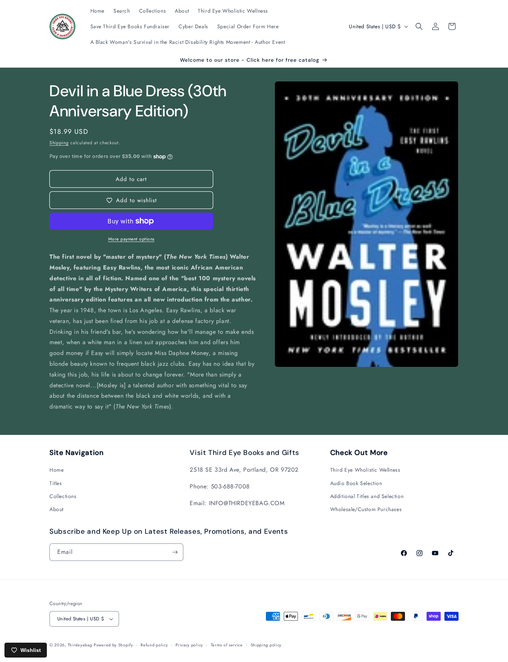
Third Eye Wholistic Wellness (365, 470)
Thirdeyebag (80, 645)
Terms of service (227, 645)
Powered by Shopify (113, 645)
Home (56, 470)
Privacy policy (189, 645)
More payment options (131, 239)
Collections (63, 496)
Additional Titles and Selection (367, 496)
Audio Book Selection (356, 483)
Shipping (59, 142)
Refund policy (154, 645)
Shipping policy (266, 645)
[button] (419, 26)
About (56, 509)
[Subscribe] (175, 552)
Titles (55, 483)
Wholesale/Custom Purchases (366, 509)
